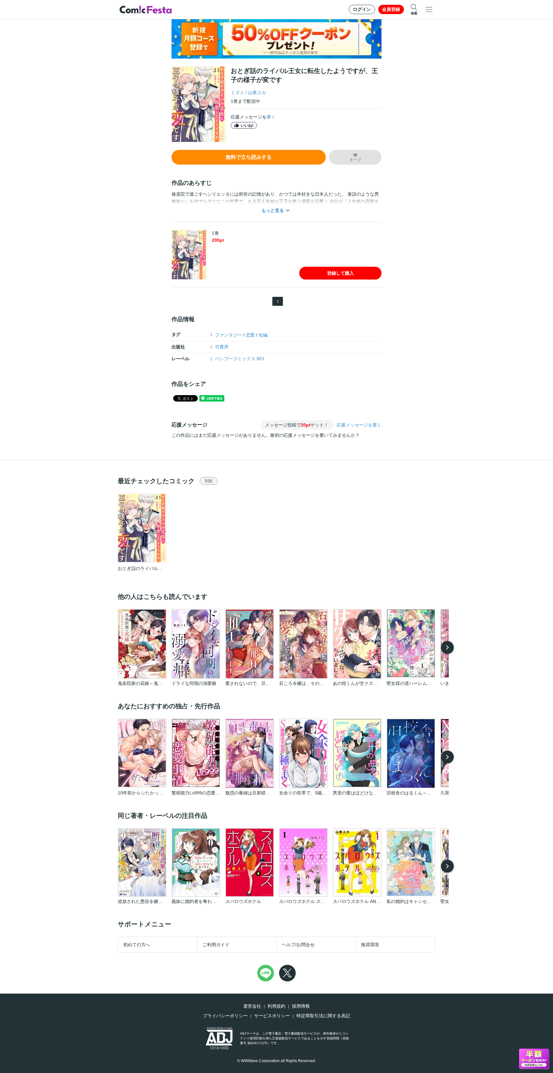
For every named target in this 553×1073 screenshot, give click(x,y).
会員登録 (391, 9)
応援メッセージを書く (359, 425)
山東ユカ (257, 92)
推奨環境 (370, 944)
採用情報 (301, 1006)
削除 (208, 481)
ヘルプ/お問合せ (298, 944)
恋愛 (250, 334)
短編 (263, 334)
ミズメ (237, 92)
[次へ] (447, 647)
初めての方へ (136, 944)
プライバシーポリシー (225, 1015)
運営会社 (252, 1006)
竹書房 (221, 346)
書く (271, 116)
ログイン (362, 9)
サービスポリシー (272, 1015)
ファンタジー (228, 334)
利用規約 (276, 1006)
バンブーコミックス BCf (239, 358)
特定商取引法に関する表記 (323, 1015)
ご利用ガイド (216, 944)
